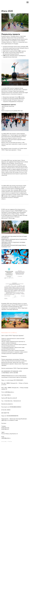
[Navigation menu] (28, 2)
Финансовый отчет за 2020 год (9, 332)
